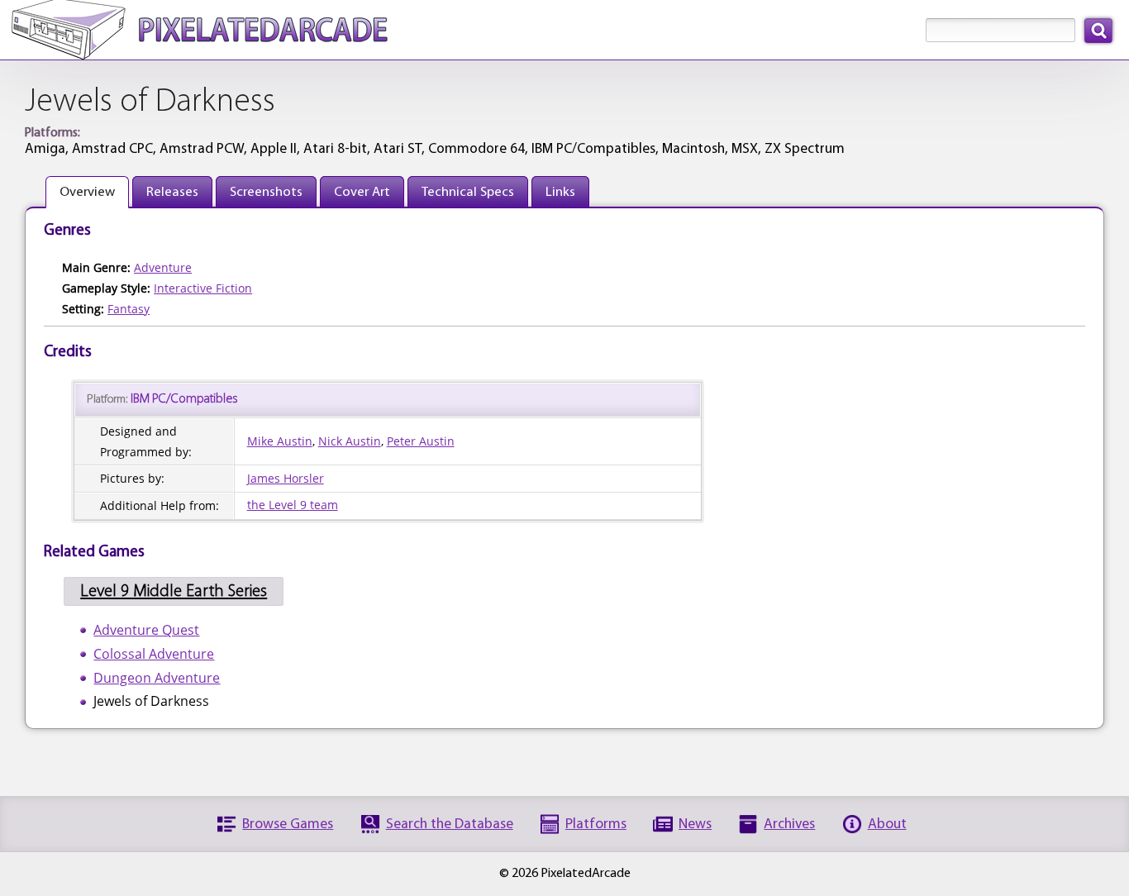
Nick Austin (349, 441)
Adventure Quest (146, 630)
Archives (789, 824)
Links (560, 192)
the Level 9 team (292, 504)
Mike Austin (279, 441)
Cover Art (362, 192)
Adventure (163, 267)
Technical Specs (468, 192)
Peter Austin (421, 441)
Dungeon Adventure (156, 678)
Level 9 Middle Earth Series (173, 591)
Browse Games (287, 824)
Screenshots (266, 192)
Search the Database (449, 824)
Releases (172, 192)
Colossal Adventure (153, 654)
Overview (87, 192)
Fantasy (128, 309)
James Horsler (285, 478)
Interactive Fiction (203, 288)
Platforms (595, 824)
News (695, 824)
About (887, 824)
